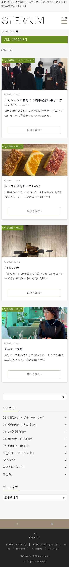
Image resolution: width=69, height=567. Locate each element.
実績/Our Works (14, 467)
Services (9, 460)
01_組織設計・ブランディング (18, 60)
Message (53, 548)
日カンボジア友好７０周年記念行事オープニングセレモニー (33, 102)
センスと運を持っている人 (22, 186)
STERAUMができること (45, 544)
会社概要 (20, 548)
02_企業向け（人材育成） (20, 424)
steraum (44, 556)
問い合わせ (37, 548)
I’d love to (11, 267)
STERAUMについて (16, 544)
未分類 (7, 474)
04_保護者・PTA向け (17, 438)
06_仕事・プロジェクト (19, 453)
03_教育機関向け (14, 431)
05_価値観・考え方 (12, 146)
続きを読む (33, 129)
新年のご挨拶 (13, 349)
